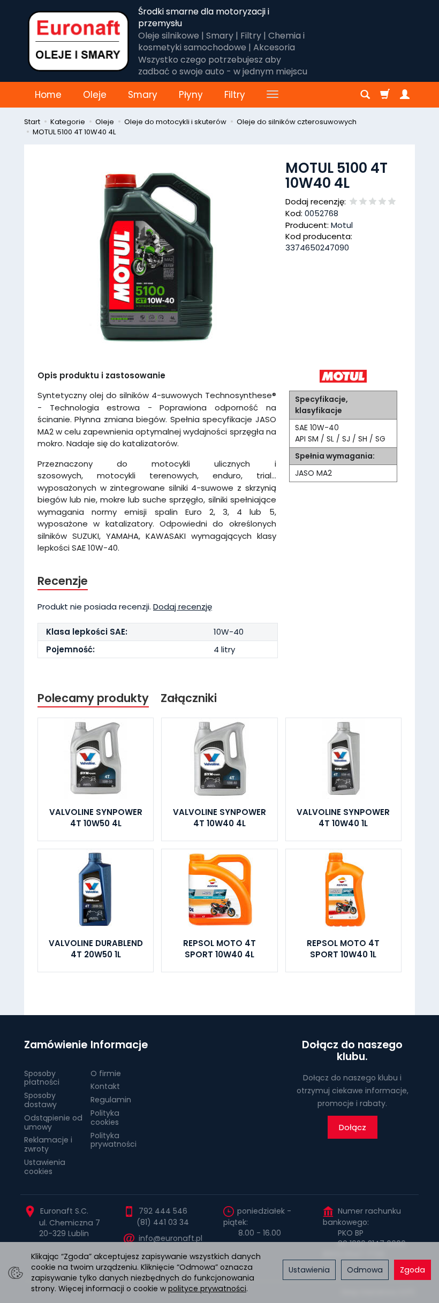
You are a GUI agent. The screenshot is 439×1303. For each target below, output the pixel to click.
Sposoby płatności (41, 1078)
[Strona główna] (78, 41)
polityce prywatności (207, 1288)
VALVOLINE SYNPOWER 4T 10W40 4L (219, 817)
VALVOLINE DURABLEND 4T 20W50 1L (96, 948)
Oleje (95, 94)
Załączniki (189, 698)
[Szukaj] (365, 95)
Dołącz (352, 1127)
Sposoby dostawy (40, 1100)
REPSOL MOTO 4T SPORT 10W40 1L (343, 948)
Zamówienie (53, 1044)
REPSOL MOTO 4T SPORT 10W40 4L (219, 948)
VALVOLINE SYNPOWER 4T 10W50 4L (95, 817)
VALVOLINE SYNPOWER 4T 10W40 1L (343, 817)
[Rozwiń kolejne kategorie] (272, 95)
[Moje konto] (405, 95)
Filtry (234, 94)
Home (48, 94)
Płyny (191, 94)
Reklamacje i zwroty (48, 1144)
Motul (342, 225)
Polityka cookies (104, 1117)
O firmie (105, 1073)
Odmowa (365, 1269)
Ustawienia (309, 1269)
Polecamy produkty (93, 698)
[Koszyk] (385, 95)
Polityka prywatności (113, 1140)
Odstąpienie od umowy (53, 1122)
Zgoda (412, 1269)
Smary (142, 94)
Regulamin (110, 1099)
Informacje (119, 1044)
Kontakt (105, 1086)
